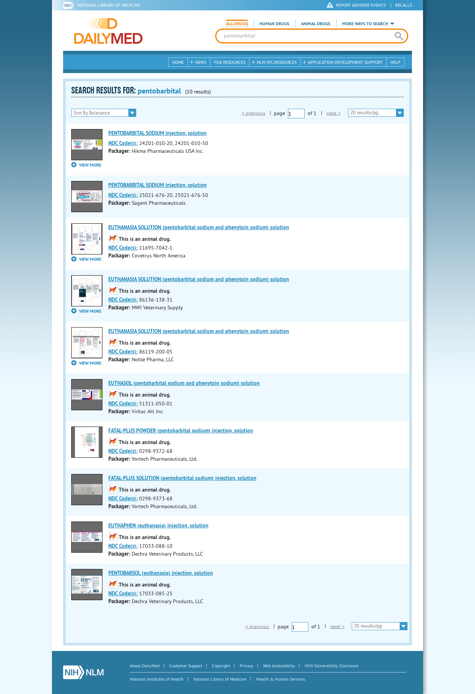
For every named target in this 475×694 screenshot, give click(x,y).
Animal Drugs (315, 24)
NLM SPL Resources (277, 62)
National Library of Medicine (109, 5)
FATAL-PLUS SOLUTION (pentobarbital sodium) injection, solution (182, 478)
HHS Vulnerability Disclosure (331, 665)
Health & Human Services (280, 679)
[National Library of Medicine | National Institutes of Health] (83, 672)
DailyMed (108, 31)
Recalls (403, 5)
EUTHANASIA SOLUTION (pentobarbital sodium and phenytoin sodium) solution (198, 227)
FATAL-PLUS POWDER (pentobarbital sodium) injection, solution (180, 430)
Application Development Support (345, 62)
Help (395, 62)
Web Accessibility (279, 665)
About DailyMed (145, 665)
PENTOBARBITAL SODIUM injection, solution (157, 133)
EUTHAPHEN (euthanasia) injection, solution (158, 525)
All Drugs (237, 24)
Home (178, 62)
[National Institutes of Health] (70, 5)
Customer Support (185, 665)
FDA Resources (229, 62)
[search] (398, 36)
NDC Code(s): (123, 143)
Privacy (246, 665)
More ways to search (365, 24)
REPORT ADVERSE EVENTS (361, 5)
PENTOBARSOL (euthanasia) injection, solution (160, 573)
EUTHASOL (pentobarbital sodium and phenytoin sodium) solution (184, 383)
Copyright (221, 665)
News (200, 62)
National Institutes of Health (157, 679)
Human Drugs (274, 24)
